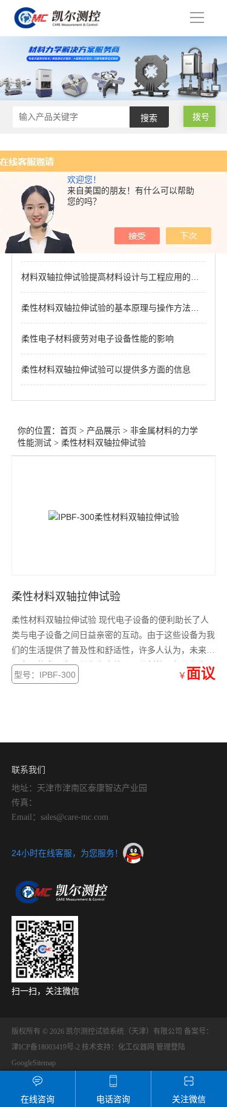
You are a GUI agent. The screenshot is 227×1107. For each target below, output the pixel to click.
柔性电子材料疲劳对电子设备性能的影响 (97, 338)
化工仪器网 (136, 1047)
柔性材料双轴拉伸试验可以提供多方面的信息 (106, 369)
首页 (68, 430)
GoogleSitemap (34, 1063)
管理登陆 (170, 1047)
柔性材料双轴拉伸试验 (103, 442)
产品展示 (103, 430)
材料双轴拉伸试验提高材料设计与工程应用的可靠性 (118, 277)
